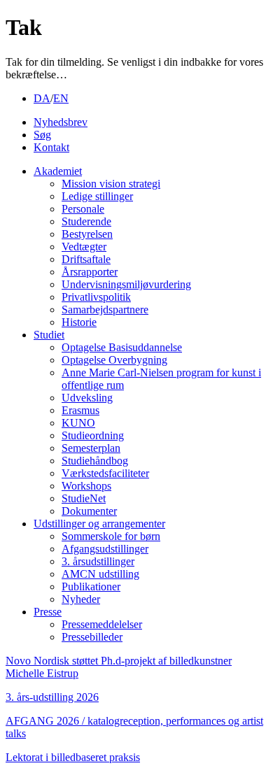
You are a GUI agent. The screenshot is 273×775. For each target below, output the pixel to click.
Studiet (49, 335)
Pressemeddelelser (102, 624)
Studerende (86, 221)
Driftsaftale (86, 259)
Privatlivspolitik (96, 297)
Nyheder (81, 599)
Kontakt (51, 147)
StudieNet (84, 498)
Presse (48, 612)
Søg (42, 135)
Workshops (86, 486)
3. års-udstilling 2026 (52, 697)
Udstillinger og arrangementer (99, 523)
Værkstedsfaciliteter (105, 473)
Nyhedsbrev (61, 122)
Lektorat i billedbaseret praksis (73, 757)
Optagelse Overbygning (114, 360)
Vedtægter (84, 247)
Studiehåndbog (95, 461)
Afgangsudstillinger (105, 549)
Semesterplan (91, 448)
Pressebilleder (92, 637)
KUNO (78, 423)
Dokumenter (89, 511)
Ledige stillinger (97, 196)
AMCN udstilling (100, 574)
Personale (83, 209)
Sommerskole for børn (111, 536)
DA (42, 98)
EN (61, 98)
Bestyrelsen (87, 234)
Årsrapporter (90, 272)
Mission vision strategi (111, 184)
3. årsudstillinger (98, 561)
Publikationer (91, 586)
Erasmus (80, 410)
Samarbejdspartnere (105, 309)
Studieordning (93, 435)
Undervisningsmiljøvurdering (126, 284)
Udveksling (87, 398)
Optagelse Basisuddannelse (122, 347)
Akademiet (58, 171)
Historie (79, 322)
